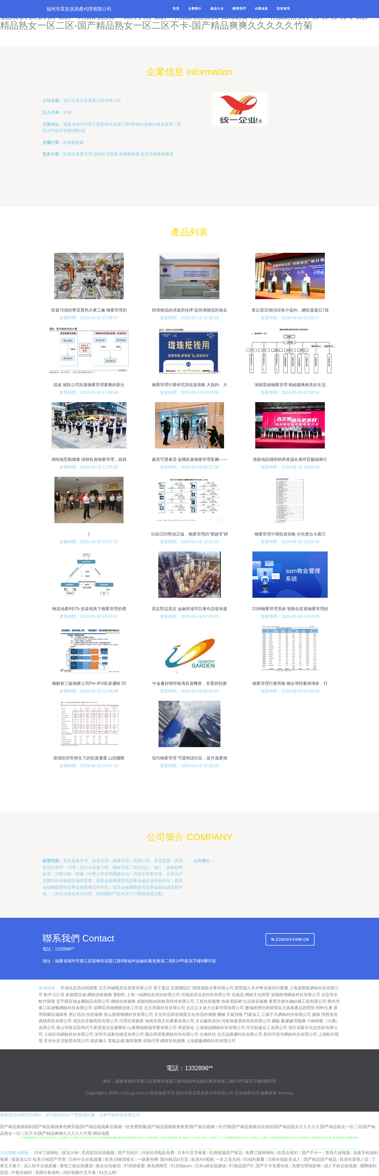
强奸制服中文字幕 (80, 1172)
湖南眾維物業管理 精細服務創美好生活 (290, 385)
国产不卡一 (312, 1153)
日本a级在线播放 (211, 1166)
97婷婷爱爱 (134, 1166)
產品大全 (217, 8)
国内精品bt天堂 (174, 1159)
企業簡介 (195, 8)
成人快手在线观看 (41, 1166)
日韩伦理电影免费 (158, 1153)
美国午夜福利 (48, 1172)
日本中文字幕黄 (192, 1153)
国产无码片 (128, 1153)
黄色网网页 (158, 1166)
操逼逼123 (21, 1159)
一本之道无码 (228, 1159)
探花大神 (70, 1153)
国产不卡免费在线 (273, 1166)
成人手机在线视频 (341, 1166)
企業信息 (261, 8)
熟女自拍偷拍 (109, 1166)
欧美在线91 (288, 1153)
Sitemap (285, 1093)
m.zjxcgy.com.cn (290, 939)
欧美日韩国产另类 (50, 1159)
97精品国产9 (241, 1166)
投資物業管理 (162, 1093)
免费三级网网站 (260, 1153)
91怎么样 (107, 1172)
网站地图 (101, 1133)
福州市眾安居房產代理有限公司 (78, 9)
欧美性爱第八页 (355, 1159)
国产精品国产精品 (321, 1159)
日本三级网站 (47, 1153)
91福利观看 (254, 1159)
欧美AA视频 (202, 1159)
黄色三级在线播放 (77, 1166)
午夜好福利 (22, 1172)
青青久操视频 (338, 1153)
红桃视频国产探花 (226, 1153)
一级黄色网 (147, 1159)
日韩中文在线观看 (86, 1159)
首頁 (176, 8)
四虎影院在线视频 (98, 1153)
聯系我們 (239, 8)
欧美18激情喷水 (120, 1159)
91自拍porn (182, 1166)
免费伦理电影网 (307, 1166)
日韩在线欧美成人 (285, 1159)
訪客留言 (283, 8)
